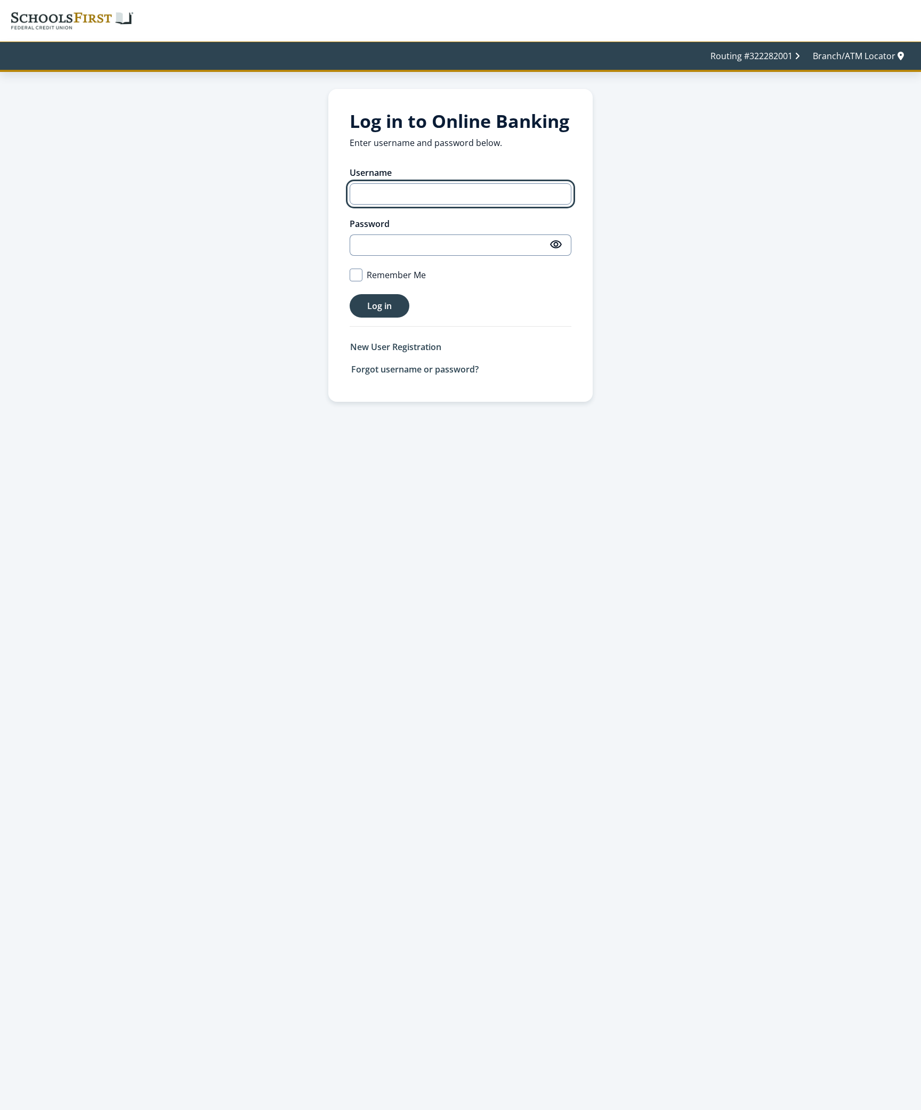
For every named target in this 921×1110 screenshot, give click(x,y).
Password (370, 224)
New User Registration (395, 347)
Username (371, 173)
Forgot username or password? (415, 369)
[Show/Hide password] (556, 245)
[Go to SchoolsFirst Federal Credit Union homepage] (72, 20)
